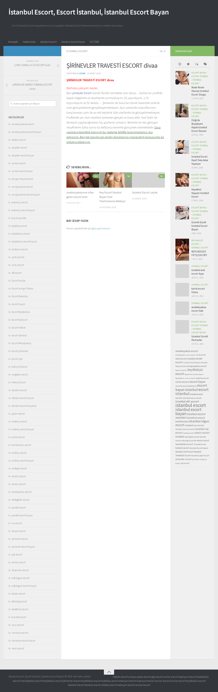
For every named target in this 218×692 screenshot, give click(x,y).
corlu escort (18, 265)
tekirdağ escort (19, 601)
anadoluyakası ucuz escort (185, 355)
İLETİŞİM (94, 41)
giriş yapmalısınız (101, 228)
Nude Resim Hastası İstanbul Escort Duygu (200, 91)
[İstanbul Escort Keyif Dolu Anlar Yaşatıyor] (182, 147)
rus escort (17, 523)
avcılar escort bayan (22, 171)
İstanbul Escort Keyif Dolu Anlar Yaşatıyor (199, 160)
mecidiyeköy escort (22, 491)
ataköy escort (19, 139)
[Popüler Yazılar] (188, 64)
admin (82, 73)
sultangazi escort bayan (24, 585)
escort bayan (18, 304)
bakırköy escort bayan (23, 210)
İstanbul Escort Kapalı (198, 448)
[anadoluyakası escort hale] (182, 308)
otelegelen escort (20, 499)
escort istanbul (19, 335)
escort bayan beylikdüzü (186, 386)
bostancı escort (20, 249)
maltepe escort (19, 468)
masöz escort (19, 484)
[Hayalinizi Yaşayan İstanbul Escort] (182, 180)
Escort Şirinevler (20, 351)
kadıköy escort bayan (23, 429)
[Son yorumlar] (196, 64)
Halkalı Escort (19, 382)
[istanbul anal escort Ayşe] (182, 271)
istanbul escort (48, 41)
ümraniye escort (20, 632)
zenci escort (18, 648)
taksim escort (18, 593)
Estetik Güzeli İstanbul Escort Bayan (199, 226)
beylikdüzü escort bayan (24, 241)
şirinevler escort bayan (23, 546)
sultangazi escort (20, 578)
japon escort (18, 413)
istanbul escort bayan (73, 41)
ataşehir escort (19, 147)
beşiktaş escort (19, 225)
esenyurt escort (187, 676)
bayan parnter (19, 218)
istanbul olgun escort (192, 423)
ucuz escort (18, 625)
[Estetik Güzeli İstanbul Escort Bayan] (182, 212)
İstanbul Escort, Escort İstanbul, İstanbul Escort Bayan (89, 11)
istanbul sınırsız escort (185, 429)
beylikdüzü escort (21, 233)
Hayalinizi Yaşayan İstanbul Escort (200, 193)
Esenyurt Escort (19, 366)
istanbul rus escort (194, 425)
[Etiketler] (205, 64)
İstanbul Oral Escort (184, 451)
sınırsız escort (19, 562)
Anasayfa (13, 41)
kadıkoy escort (188, 433)
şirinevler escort (20, 538)
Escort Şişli (17, 358)
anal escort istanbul (185, 358)
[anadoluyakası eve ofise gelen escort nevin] (82, 180)
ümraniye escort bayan (23, 640)
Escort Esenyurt (19, 319)
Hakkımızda (29, 41)
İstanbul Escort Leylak (144, 192)
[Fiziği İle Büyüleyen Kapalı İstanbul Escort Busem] (182, 110)
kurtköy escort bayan (23, 460)
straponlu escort (20, 570)
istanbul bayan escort (192, 398)
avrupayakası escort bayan (26, 194)
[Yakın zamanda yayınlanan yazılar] (179, 64)
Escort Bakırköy (20, 296)
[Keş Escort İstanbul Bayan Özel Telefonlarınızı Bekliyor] (115, 180)
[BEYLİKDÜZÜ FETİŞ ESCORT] (182, 250)
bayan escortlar (181, 370)
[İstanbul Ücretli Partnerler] (182, 327)
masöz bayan (19, 476)
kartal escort (18, 437)
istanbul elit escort (187, 401)
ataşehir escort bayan (23, 155)
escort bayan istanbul (191, 387)
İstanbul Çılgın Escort (200, 455)
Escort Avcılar (19, 280)
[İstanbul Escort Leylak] (148, 180)
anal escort (201, 354)
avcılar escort (19, 163)
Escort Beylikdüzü (21, 312)
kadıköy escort (19, 421)
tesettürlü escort (20, 609)
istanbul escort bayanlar (24, 405)
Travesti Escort (199, 444)
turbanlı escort (182, 448)
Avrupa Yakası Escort (22, 178)
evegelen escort (20, 374)
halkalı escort (120, 676)
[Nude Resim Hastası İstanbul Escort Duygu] (182, 78)
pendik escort (19, 507)
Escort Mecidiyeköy (21, 343)
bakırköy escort (20, 202)
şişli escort (17, 554)
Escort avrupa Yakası (22, 288)
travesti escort (19, 617)
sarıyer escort (19, 531)
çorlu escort (18, 257)
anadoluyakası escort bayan (26, 132)
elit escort (16, 272)
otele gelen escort (191, 436)
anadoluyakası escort (23, 124)
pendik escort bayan (22, 515)
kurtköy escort (19, 452)
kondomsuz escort (21, 445)
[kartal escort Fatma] (182, 289)
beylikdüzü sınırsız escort (185, 378)
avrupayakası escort (22, 186)
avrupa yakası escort (139, 676)
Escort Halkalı (19, 327)
